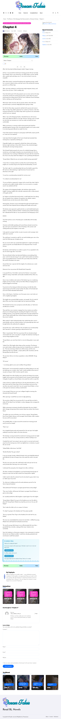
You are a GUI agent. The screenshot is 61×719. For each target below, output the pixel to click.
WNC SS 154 (20, 598)
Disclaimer (56, 716)
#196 (48, 687)
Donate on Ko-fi (9, 555)
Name (4, 646)
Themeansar (25, 716)
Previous (6, 56)
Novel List (26, 13)
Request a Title (9, 550)
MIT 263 (35, 687)
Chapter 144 (48, 32)
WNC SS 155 (8, 598)
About (41, 13)
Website (4, 657)
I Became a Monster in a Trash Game (37, 684)
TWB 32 (6, 687)
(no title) (49, 38)
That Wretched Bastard (8, 684)
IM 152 (20, 687)
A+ (24, 66)
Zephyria (11, 572)
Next (36, 56)
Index (21, 56)
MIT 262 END (50, 35)
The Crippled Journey (50, 684)
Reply (36, 613)
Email (4, 652)
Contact (51, 716)
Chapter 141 (48, 41)
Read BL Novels (11, 709)
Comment (5, 629)
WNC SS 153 (33, 598)
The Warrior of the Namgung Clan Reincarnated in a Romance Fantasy (17, 23)
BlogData (19, 716)
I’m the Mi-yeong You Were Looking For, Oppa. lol (23, 684)
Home (20, 13)
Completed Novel (33, 13)
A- (17, 66)
